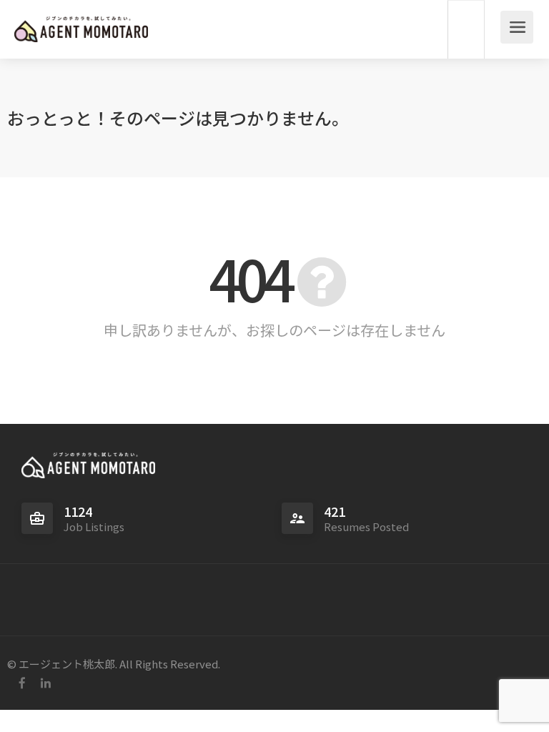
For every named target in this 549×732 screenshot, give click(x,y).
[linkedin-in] (45, 683)
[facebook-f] (22, 683)
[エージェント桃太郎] (81, 20)
